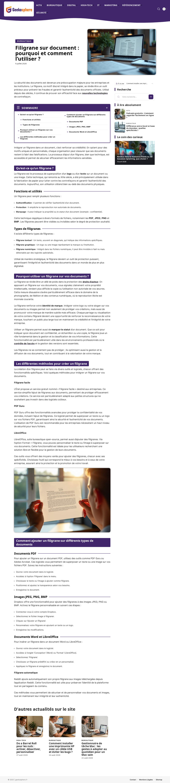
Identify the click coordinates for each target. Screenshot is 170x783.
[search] (158, 9)
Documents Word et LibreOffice (83, 132)
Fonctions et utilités (32, 120)
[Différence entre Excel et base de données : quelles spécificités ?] (120, 127)
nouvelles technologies (95, 93)
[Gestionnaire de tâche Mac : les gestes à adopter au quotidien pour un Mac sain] (95, 726)
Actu (128, 110)
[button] (152, 83)
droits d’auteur (90, 281)
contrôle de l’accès (24, 343)
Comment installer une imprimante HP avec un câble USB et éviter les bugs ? (61, 748)
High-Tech (21, 740)
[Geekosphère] (19, 9)
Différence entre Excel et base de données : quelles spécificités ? (140, 128)
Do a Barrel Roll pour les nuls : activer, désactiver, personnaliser (28, 748)
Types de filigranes (31, 125)
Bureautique (24, 41)
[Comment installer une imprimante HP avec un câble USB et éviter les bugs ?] (62, 726)
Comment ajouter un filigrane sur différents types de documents (86, 116)
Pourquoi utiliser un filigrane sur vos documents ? (36, 131)
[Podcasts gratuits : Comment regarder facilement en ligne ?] (120, 114)
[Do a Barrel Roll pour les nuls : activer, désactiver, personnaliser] (29, 726)
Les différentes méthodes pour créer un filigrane (37, 138)
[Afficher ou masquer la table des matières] (73, 107)
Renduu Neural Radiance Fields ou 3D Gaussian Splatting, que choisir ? (134, 157)
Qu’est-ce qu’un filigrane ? (32, 115)
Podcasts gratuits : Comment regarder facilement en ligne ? (140, 115)
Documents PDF (76, 122)
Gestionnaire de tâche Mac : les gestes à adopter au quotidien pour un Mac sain (94, 749)
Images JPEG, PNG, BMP (79, 127)
